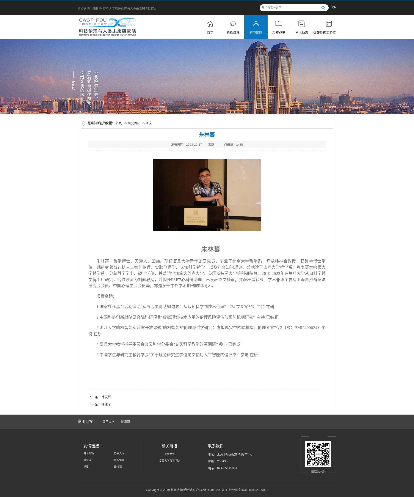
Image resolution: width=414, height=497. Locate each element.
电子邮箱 (88, 453)
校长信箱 (119, 460)
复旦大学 (108, 421)
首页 (119, 123)
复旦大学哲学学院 (169, 460)
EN (334, 7)
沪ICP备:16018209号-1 (211, 490)
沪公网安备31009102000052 (248, 490)
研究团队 (134, 123)
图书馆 (118, 466)
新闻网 (125, 421)
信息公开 (88, 460)
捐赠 (86, 466)
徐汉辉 (106, 397)
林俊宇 (106, 404)
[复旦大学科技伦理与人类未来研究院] (107, 26)
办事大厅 (119, 453)
